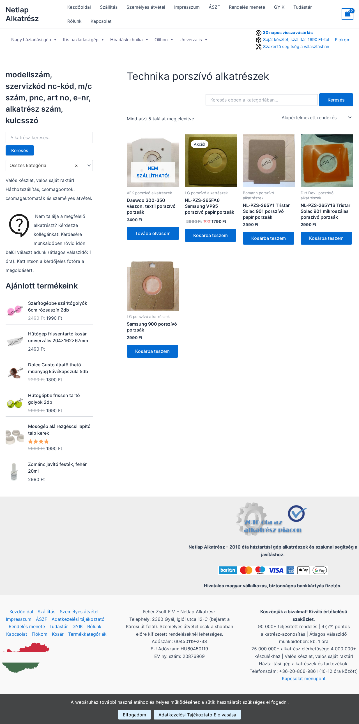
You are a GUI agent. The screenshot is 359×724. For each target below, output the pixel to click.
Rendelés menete (247, 7)
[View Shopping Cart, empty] (347, 14)
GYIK (279, 7)
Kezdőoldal (79, 7)
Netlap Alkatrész (22, 14)
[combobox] (49, 165)
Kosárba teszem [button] (210, 235)
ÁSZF (214, 7)
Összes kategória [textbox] (44, 165)
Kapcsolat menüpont (304, 678)
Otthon (161, 39)
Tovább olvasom (153, 233)
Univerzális (191, 39)
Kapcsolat (101, 21)
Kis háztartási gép (80, 39)
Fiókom (343, 39)
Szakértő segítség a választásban (296, 46)
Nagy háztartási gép (31, 39)
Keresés (19, 150)
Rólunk (74, 21)
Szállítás (109, 7)
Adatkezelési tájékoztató (78, 619)
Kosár (58, 634)
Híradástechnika (126, 39)
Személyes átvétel (145, 7)
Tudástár (302, 7)
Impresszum (187, 7)
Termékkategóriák (87, 634)
